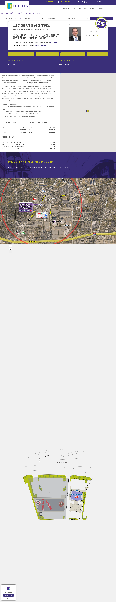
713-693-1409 (90, 35)
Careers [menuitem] (93, 8)
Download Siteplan (47, 54)
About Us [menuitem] (66, 8)
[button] (87, 111)
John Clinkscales (92, 32)
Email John (6, 83)
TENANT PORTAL (65, 2)
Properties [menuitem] (77, 8)
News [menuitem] (85, 8)
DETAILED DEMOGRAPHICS (72, 54)
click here (53, 42)
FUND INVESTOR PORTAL (49, 2)
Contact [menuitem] (101, 8)
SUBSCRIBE (100, 2)
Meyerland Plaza (35, 83)
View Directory (8, 595)
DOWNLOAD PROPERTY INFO (21, 54)
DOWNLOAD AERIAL (97, 54)
